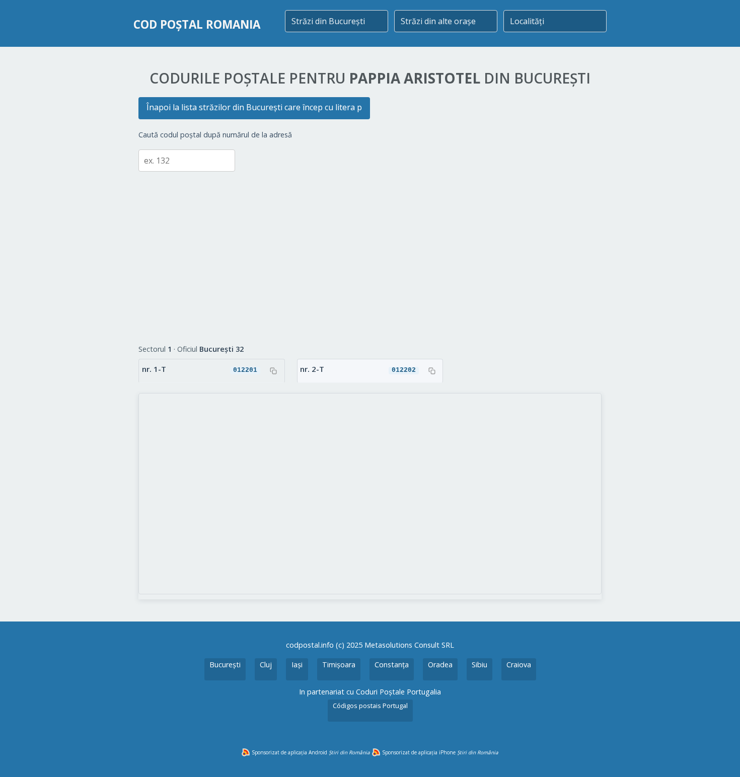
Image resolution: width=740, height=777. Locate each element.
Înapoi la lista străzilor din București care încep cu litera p (254, 107)
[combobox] (336, 21)
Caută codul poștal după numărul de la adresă (215, 134)
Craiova (518, 664)
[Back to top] (719, 756)
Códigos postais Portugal (370, 705)
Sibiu (479, 664)
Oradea (440, 664)
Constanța (392, 664)
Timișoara (338, 664)
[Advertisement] (370, 250)
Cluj (266, 664)
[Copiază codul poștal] (273, 371)
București (225, 664)
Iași (297, 664)
